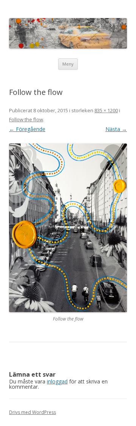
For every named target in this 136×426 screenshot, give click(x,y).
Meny (68, 64)
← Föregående (27, 129)
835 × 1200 (106, 110)
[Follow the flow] (68, 228)
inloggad (57, 381)
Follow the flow (26, 119)
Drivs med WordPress (32, 412)
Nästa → (116, 129)
